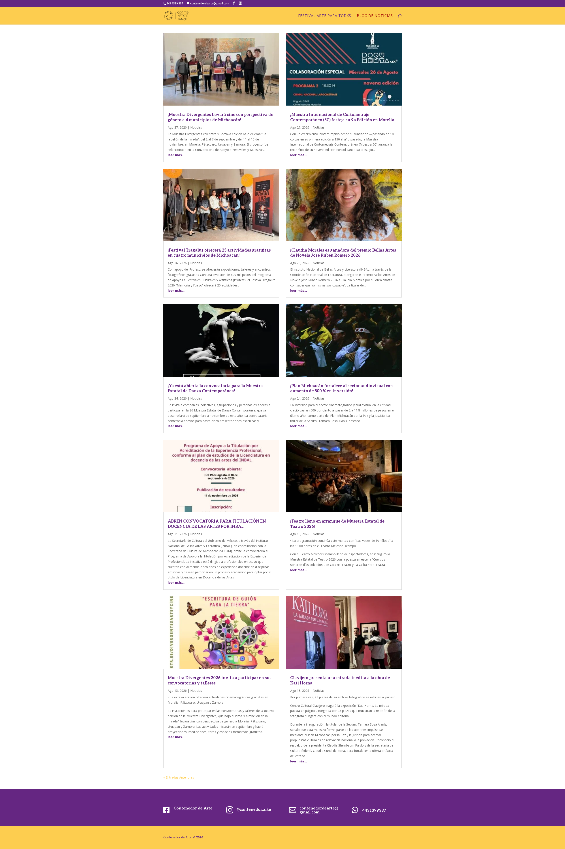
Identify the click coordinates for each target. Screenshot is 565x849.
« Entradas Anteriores (178, 777)
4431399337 (374, 810)
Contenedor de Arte (193, 808)
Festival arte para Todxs (324, 16)
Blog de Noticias (375, 16)
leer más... (176, 155)
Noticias (196, 127)
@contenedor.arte (254, 809)
